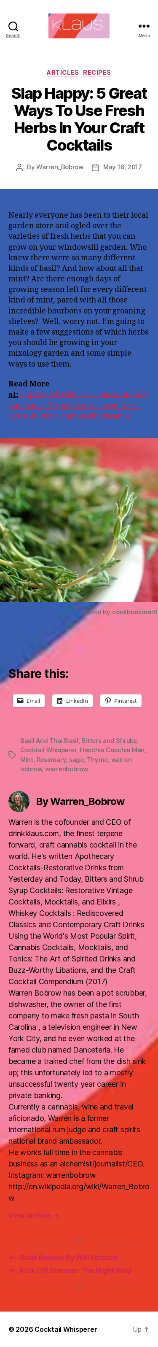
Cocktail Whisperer (48, 750)
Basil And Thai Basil (49, 741)
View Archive (33, 1215)
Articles (63, 72)
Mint (26, 760)
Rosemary (51, 760)
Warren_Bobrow (59, 167)
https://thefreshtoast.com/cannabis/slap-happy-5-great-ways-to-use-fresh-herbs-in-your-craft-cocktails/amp (78, 405)
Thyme (97, 760)
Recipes (97, 72)
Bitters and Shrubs (109, 741)
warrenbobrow (66, 769)
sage (76, 760)
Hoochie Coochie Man (112, 750)
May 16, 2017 (122, 167)
